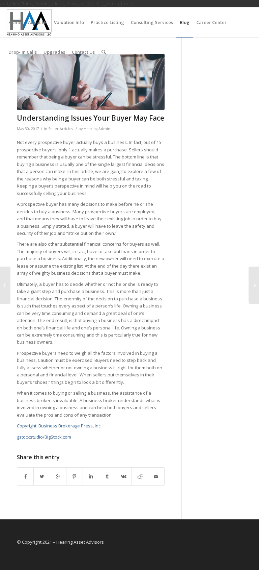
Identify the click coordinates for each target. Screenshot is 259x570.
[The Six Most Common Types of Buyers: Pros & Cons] (5, 285)
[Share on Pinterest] (74, 476)
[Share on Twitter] (42, 476)
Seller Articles (60, 128)
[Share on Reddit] (140, 476)
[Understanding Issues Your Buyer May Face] (91, 82)
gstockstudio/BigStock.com (44, 437)
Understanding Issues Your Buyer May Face (90, 118)
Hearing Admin (97, 128)
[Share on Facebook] (25, 476)
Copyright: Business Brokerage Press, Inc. (59, 426)
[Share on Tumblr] (107, 476)
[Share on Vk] (123, 476)
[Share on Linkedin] (91, 476)
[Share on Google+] (58, 476)
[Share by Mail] (156, 476)
